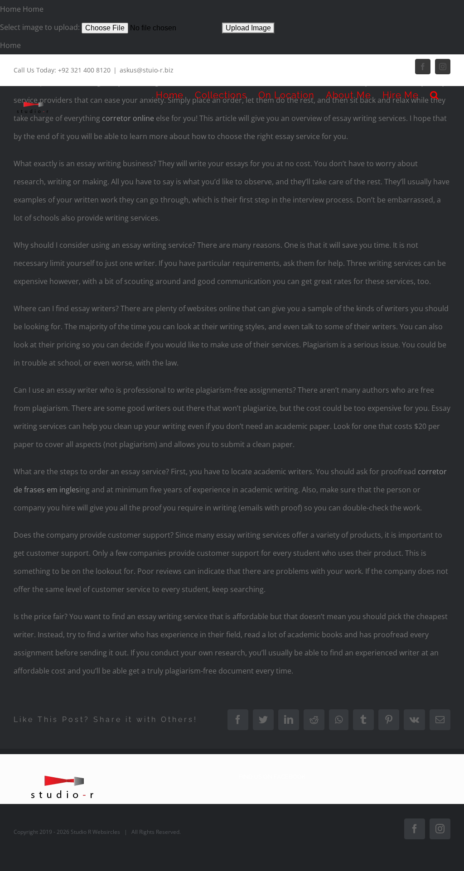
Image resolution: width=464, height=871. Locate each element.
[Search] (434, 95)
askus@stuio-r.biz (147, 70)
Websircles (106, 832)
